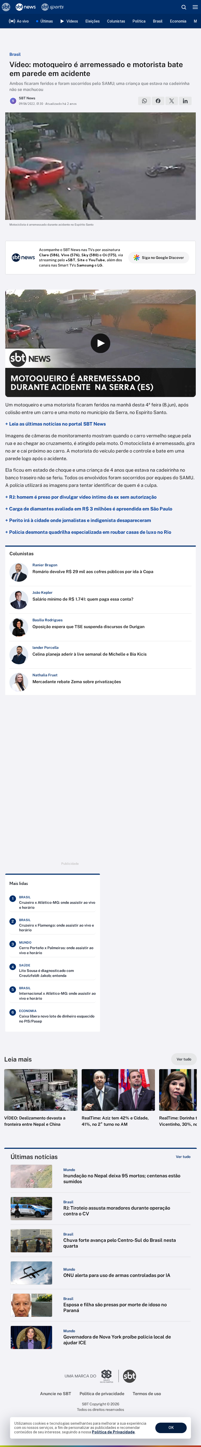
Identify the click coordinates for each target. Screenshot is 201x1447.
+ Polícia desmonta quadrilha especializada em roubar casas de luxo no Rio (88, 532)
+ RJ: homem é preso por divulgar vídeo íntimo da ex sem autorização (81, 497)
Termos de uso (147, 1393)
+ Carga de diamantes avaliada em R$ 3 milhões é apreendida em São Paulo (88, 509)
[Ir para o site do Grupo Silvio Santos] (92, 1376)
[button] (40, 1103)
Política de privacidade (102, 1393)
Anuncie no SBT (55, 1393)
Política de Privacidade (113, 1432)
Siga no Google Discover (163, 257)
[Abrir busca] (183, 7)
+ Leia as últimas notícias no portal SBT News (55, 424)
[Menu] (195, 7)
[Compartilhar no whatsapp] (144, 101)
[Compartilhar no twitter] (171, 101)
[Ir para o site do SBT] (129, 1376)
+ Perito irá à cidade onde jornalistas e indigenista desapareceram (78, 520)
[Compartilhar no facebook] (158, 101)
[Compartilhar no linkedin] (185, 101)
